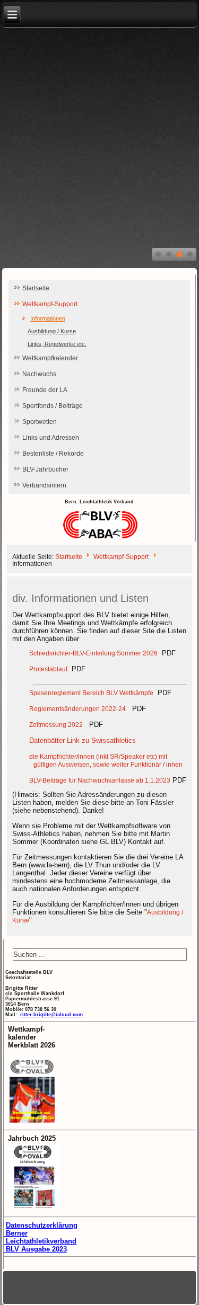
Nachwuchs (39, 374)
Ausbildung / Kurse (52, 331)
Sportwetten (39, 421)
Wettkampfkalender (50, 358)
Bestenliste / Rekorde (53, 453)
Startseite (35, 288)
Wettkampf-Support (49, 304)
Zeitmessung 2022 (56, 725)
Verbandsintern (44, 485)
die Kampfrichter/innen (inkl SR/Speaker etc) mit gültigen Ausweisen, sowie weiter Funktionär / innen (106, 760)
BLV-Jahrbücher (45, 469)
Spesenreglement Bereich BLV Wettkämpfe (91, 693)
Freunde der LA (44, 390)
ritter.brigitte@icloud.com (51, 1014)
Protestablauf (48, 669)
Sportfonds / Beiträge (52, 406)
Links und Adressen (50, 437)
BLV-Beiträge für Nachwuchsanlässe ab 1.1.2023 (99, 780)
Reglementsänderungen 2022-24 (77, 709)
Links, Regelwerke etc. (57, 344)
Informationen (47, 318)
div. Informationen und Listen (80, 598)
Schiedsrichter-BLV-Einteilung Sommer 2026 (93, 653)
